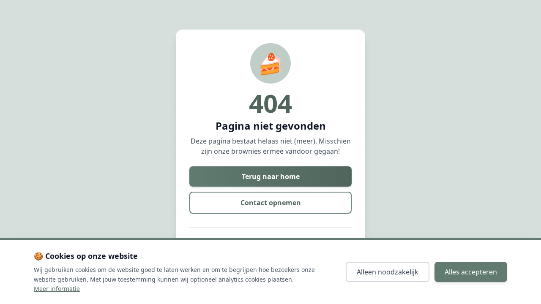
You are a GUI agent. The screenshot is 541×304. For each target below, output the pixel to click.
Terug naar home (271, 176)
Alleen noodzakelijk (387, 272)
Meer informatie (57, 289)
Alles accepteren (471, 272)
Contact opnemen (270, 202)
